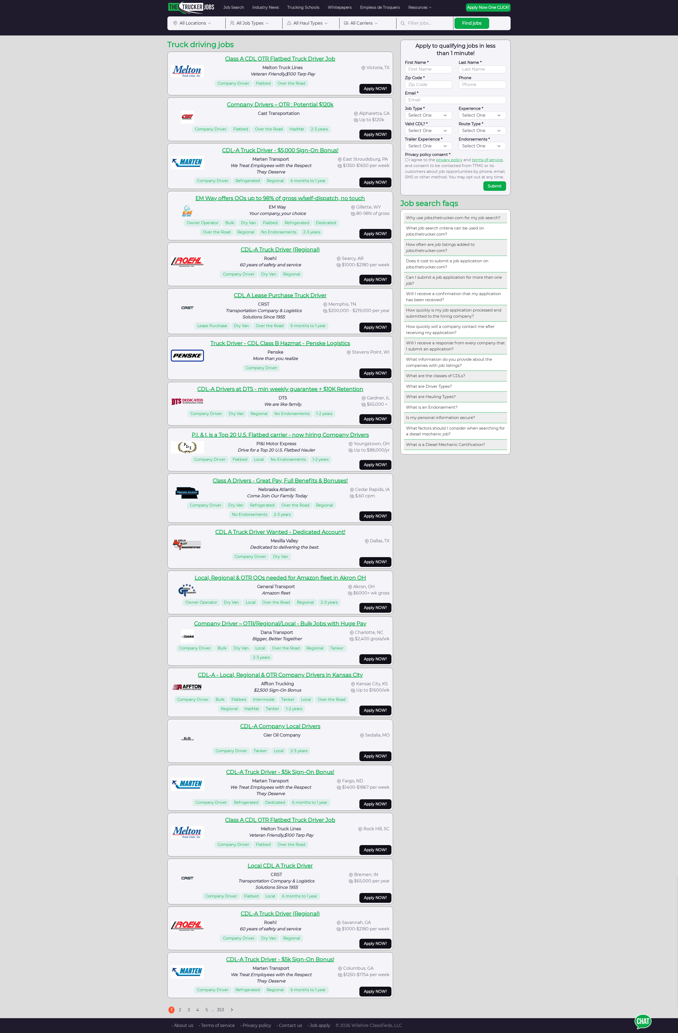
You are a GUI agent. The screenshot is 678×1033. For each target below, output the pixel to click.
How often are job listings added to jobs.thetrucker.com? (440, 247)
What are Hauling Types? (431, 396)
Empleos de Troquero (380, 7)
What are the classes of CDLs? (435, 375)
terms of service (487, 159)
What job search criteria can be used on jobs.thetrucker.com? (445, 231)
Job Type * (415, 108)
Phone (465, 77)
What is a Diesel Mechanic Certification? (445, 444)
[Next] (231, 1010)
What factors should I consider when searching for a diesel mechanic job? (455, 431)
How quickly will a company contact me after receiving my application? (450, 329)
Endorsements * (474, 139)
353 (220, 1009)
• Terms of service (217, 1025)
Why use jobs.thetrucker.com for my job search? (453, 217)
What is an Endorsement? (432, 407)
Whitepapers (340, 7)
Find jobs (471, 23)
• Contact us (289, 1025)
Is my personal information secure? (440, 417)
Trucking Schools (303, 7)
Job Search (234, 7)
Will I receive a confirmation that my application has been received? (453, 296)
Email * (411, 93)
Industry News (265, 7)
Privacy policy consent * (427, 154)
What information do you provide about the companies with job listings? (449, 362)
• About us (182, 1025)
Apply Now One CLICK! (488, 7)
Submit (495, 186)
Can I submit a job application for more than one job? (454, 280)
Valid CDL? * (416, 123)
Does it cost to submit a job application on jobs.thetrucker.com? (447, 263)
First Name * (417, 62)
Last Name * (470, 62)
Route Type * (471, 123)
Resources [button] (417, 7)
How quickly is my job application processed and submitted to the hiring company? (453, 313)
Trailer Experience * (424, 139)
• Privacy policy (255, 1025)
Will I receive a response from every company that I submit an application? (455, 345)
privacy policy (449, 159)
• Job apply (318, 1025)
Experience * (471, 108)
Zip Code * (415, 77)
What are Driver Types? (429, 386)
